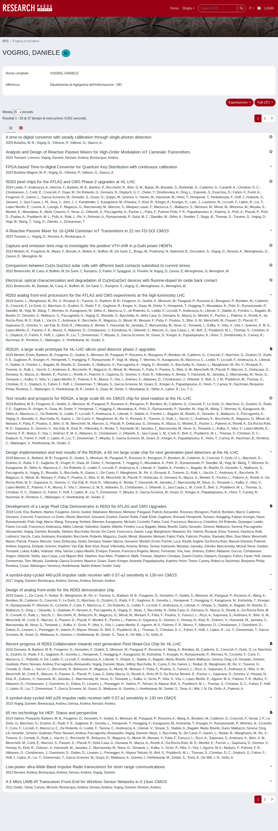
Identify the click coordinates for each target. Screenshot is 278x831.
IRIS (5, 41)
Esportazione (238, 102)
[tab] (11, 128)
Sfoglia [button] (187, 8)
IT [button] (250, 8)
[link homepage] (29, 8)
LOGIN (269, 8)
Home (174, 8)
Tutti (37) (263, 102)
